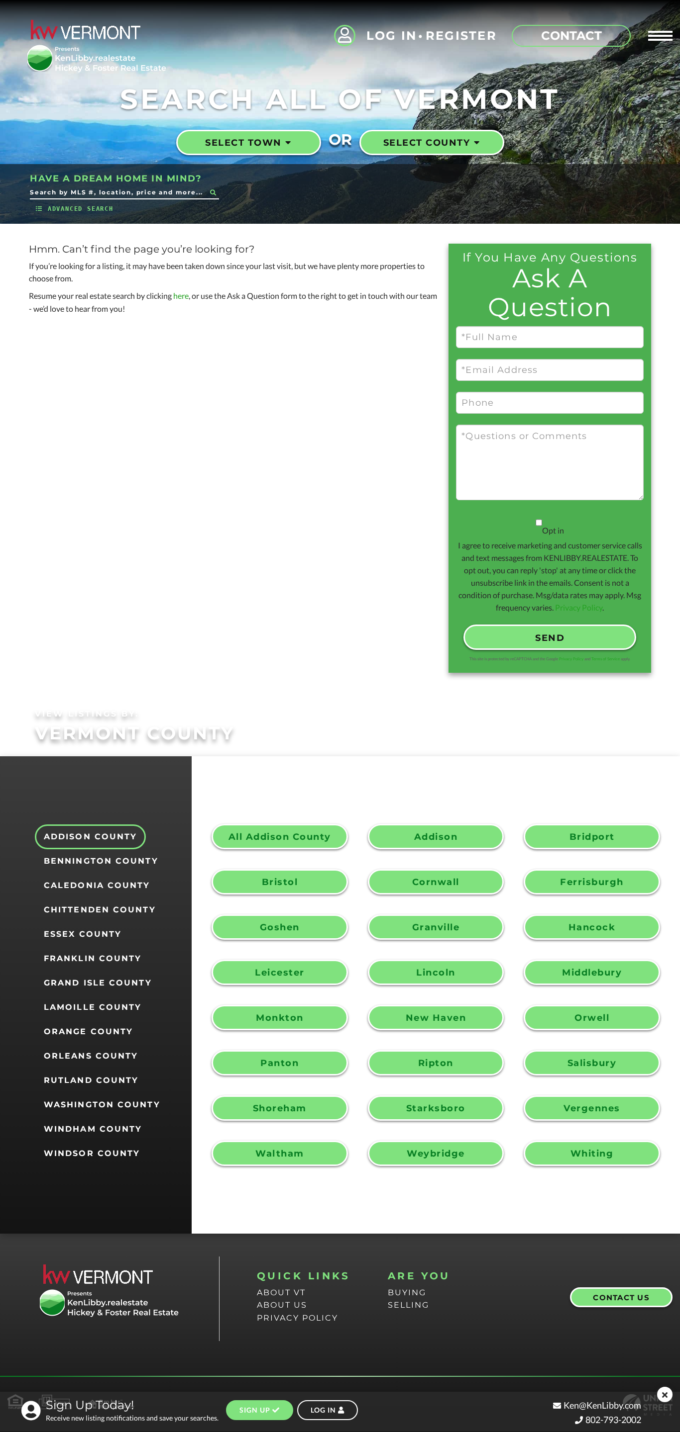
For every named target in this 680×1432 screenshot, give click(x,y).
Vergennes (592, 1108)
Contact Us (621, 1297)
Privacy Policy (578, 607)
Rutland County (91, 1080)
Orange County (88, 1031)
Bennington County (101, 861)
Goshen (280, 927)
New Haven (436, 1017)
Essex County (82, 934)
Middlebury (592, 972)
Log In (391, 35)
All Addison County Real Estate (279, 840)
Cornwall (435, 882)
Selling (408, 1305)
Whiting (592, 1153)
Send (550, 637)
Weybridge (436, 1153)
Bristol (280, 882)
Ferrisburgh (592, 882)
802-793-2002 (613, 1419)
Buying (407, 1292)
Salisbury (592, 1063)
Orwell (591, 1017)
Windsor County (92, 1153)
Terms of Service (605, 658)
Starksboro (435, 1108)
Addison (436, 836)
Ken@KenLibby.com (602, 1405)
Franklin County (93, 958)
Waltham (279, 1153)
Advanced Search (80, 208)
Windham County (93, 1129)
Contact (571, 35)
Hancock (592, 927)
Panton (279, 1063)
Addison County (90, 836)
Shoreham (280, 1108)
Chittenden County (100, 909)
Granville (436, 927)
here (181, 295)
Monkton (280, 1017)
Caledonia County (97, 885)
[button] (213, 192)
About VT (281, 1292)
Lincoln (435, 972)
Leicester (280, 972)
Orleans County (91, 1056)
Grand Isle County (98, 982)
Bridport (592, 836)
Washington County (102, 1104)
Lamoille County (93, 1007)
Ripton (435, 1063)
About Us (282, 1305)
